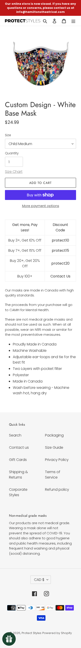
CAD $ (39, 579)
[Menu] (73, 21)
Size (8, 135)
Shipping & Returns (18, 474)
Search (15, 435)
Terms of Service (52, 474)
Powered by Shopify (57, 633)
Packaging (54, 435)
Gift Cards (18, 459)
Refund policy (57, 489)
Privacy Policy (57, 459)
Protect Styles (31, 633)
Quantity (12, 153)
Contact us (19, 447)
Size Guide (54, 447)
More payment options (40, 206)
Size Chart (13, 171)
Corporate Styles (18, 492)
